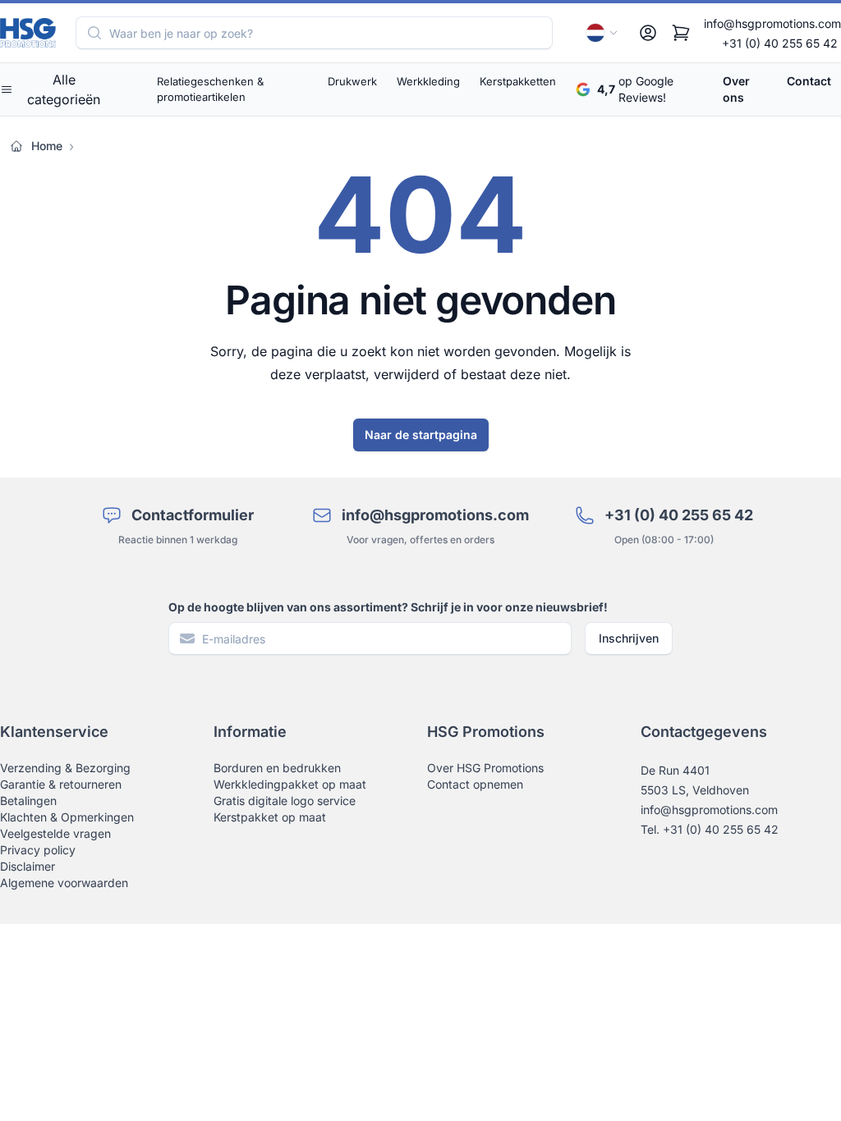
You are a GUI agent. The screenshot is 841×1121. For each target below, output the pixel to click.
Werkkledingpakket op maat (290, 784)
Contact (809, 81)
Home (46, 146)
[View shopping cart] (681, 33)
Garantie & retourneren (61, 784)
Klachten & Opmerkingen (67, 817)
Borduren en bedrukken (277, 768)
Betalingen (28, 801)
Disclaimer (27, 866)
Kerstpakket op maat (270, 817)
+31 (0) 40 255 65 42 (780, 43)
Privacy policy (38, 850)
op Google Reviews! (635, 89)
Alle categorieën (63, 89)
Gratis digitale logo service (285, 801)
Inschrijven (629, 638)
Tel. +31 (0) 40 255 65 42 (710, 829)
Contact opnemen (475, 784)
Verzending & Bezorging (65, 768)
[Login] (648, 33)
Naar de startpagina (421, 435)
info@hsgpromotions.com (772, 23)
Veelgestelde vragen (55, 833)
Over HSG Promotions (485, 768)
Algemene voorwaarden (64, 883)
